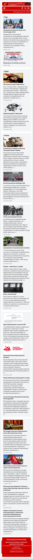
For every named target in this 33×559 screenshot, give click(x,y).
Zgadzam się (14, 551)
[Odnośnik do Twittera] (25, 8)
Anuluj (21, 551)
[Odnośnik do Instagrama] (28, 8)
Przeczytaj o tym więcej (16, 548)
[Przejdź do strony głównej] (16, 4)
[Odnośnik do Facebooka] (22, 8)
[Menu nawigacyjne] (4, 8)
